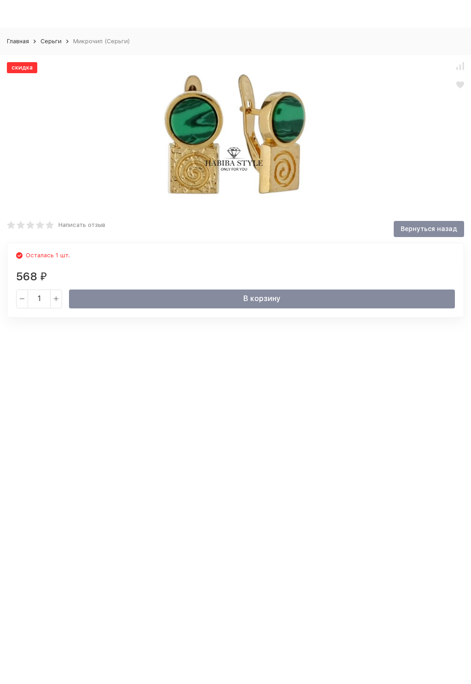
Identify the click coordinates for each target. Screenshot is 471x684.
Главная (18, 41)
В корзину (262, 298)
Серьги (51, 41)
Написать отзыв (81, 224)
